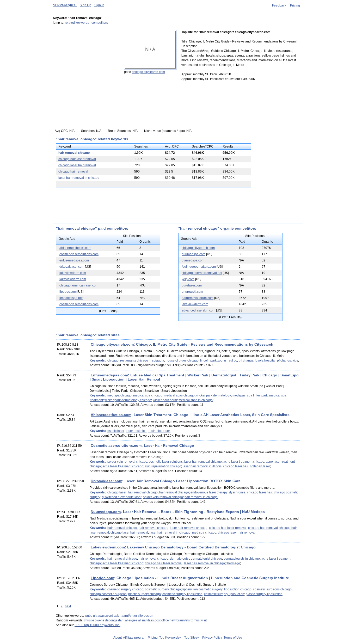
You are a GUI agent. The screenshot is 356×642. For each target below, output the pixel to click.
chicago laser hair (235, 466)
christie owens (94, 620)
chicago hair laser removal (77, 159)
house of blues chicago (182, 360)
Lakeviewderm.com (108, 547)
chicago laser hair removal (77, 165)
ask (116, 615)
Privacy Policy (212, 637)
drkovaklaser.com (71, 266)
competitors (99, 23)
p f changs (246, 360)
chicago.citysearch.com (148, 72)
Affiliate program (134, 637)
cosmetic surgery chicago (125, 589)
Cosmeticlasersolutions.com (116, 445)
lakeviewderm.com (72, 273)
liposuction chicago (237, 589)
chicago (113, 360)
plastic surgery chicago (144, 594)
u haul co (230, 360)
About (117, 637)
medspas (238, 395)
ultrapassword (103, 615)
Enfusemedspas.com (109, 375)
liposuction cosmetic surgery (202, 589)
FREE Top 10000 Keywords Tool (97, 625)
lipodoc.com (68, 292)
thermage (233, 563)
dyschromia (237, 492)
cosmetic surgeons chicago (272, 589)
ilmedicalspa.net (71, 298)
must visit (200, 620)
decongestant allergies (121, 620)
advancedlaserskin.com (198, 310)
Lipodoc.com (102, 578)
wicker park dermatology (213, 395)
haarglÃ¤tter (128, 615)
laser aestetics (136, 431)
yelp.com (188, 279)
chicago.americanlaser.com (78, 285)
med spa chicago (119, 395)
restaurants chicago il (135, 360)
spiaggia (158, 360)
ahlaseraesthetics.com (75, 248)
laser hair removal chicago (203, 461)
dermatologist (179, 558)
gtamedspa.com (193, 260)
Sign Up (85, 5)
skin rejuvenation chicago (163, 466)
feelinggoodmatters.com (199, 266)
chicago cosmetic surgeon (108, 594)
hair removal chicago (74, 153)
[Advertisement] (85, 62)
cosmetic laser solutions (166, 461)
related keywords (77, 23)
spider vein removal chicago (127, 461)
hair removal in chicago (201, 497)
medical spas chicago (179, 395)
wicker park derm (165, 400)
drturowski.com (192, 292)
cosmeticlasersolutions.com (79, 254)
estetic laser (115, 431)
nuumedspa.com (193, 254)
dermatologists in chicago (242, 558)
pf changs (284, 360)
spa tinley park (257, 395)
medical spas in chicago (196, 400)
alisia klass (146, 620)
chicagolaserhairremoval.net (202, 273)
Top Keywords (169, 637)
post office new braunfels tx (174, 620)
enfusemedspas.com (74, 260)
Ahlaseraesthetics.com (111, 415)
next (68, 606)
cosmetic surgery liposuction (182, 594)
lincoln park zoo (211, 360)
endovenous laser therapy (209, 492)
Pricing (295, 5)
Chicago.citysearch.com (112, 344)
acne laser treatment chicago (243, 461)
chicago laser (116, 492)
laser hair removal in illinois (202, 466)
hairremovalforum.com (197, 298)
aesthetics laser (159, 431)
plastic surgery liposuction (264, 594)
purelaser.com (192, 285)
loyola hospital (265, 360)
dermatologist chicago (206, 558)
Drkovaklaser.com (106, 481)
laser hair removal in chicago (78, 178)
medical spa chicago (147, 395)
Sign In (99, 5)
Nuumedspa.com (106, 512)
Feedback (279, 5)
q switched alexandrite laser (122, 497)
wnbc (88, 615)
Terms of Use (233, 637)
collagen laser (260, 466)
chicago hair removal (73, 171)
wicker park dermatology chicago (128, 400)
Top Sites (190, 637)
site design (145, 615)
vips (295, 360)
